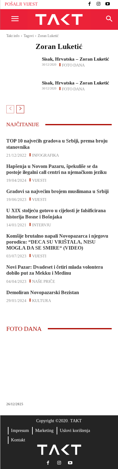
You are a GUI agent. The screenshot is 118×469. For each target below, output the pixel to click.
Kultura (41, 300)
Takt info (13, 36)
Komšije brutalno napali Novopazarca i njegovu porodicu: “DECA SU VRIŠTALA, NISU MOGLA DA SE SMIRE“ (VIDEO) (57, 242)
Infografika (45, 154)
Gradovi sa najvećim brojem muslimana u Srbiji (57, 191)
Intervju (41, 224)
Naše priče (43, 281)
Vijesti (39, 179)
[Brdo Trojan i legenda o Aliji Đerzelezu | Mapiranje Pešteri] (59, 368)
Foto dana (73, 64)
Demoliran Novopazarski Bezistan (42, 292)
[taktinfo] (59, 19)
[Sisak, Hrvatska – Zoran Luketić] (22, 63)
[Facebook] (89, 4)
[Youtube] (107, 4)
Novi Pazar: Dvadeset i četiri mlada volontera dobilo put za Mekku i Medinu (54, 270)
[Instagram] (98, 4)
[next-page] (20, 109)
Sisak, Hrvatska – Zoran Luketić (75, 59)
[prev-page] (10, 109)
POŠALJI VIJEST (21, 4)
